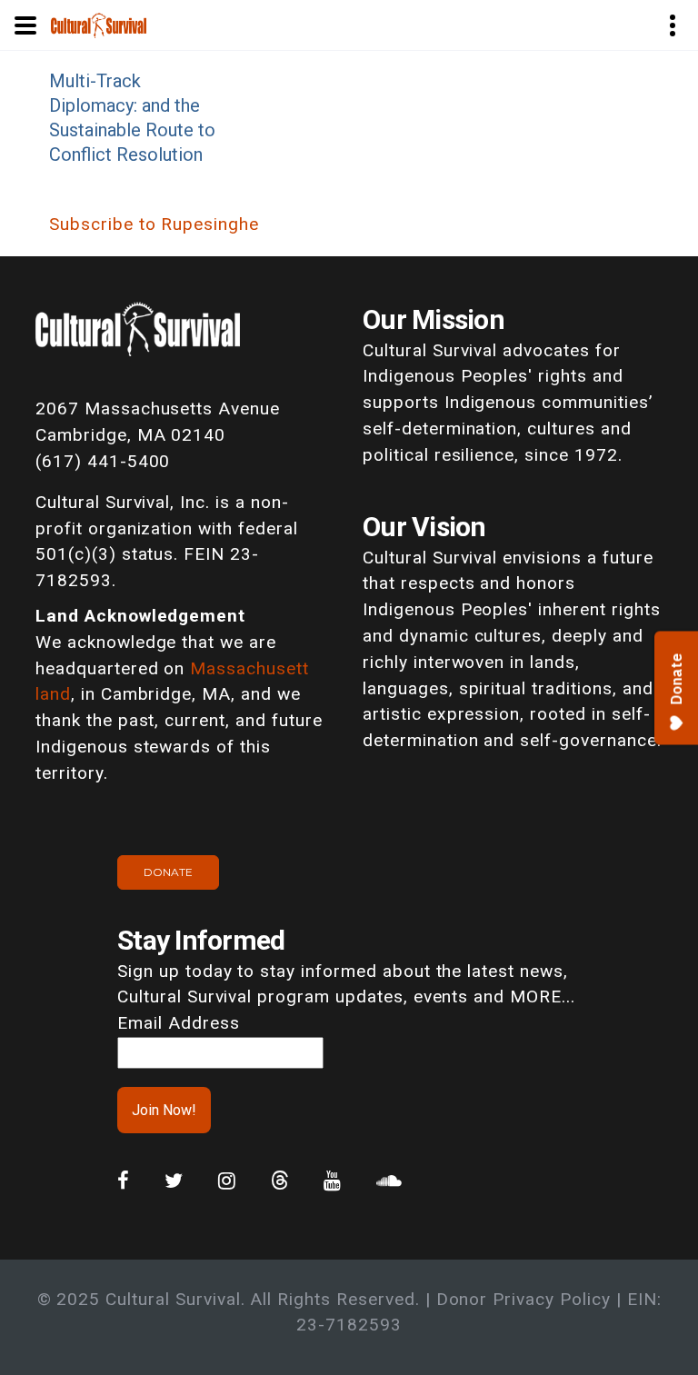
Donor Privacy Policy (523, 1299)
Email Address (178, 1022)
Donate (168, 872)
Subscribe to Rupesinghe (154, 224)
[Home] (98, 24)
